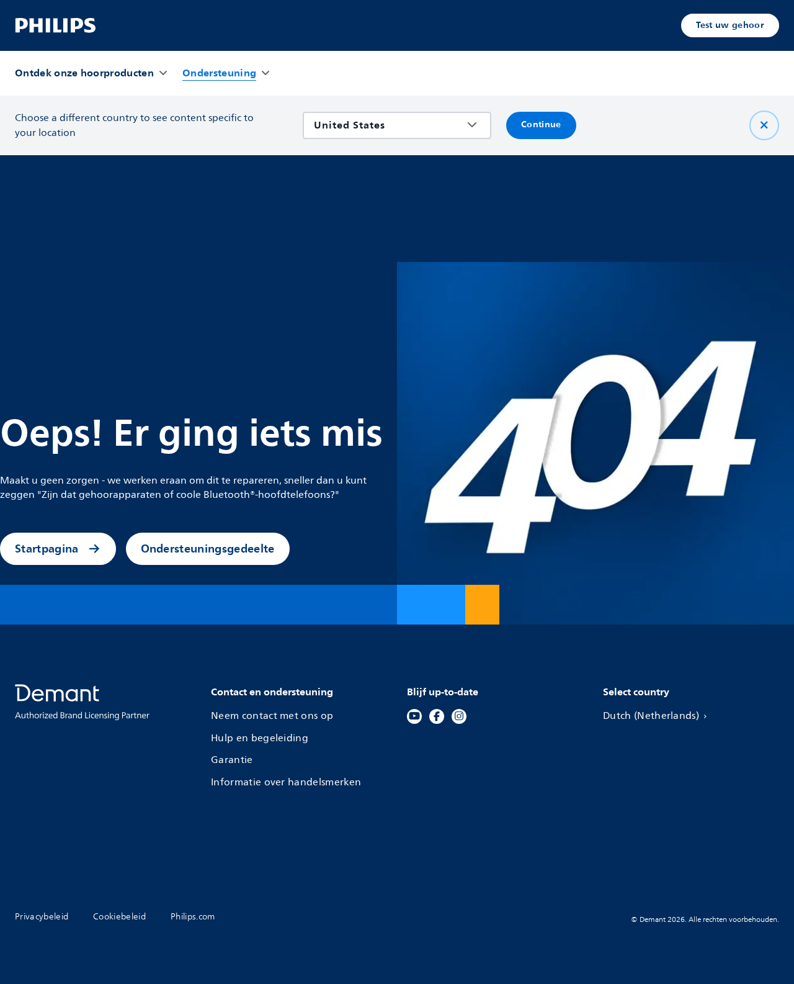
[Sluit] (764, 125)
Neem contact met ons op (272, 716)
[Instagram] (459, 716)
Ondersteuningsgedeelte (208, 548)
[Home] (55, 25)
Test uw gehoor (730, 25)
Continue (541, 125)
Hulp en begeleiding (259, 738)
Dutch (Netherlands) (651, 716)
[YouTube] (414, 716)
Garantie (232, 760)
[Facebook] (436, 716)
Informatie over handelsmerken (286, 782)
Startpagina (47, 548)
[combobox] (388, 125)
